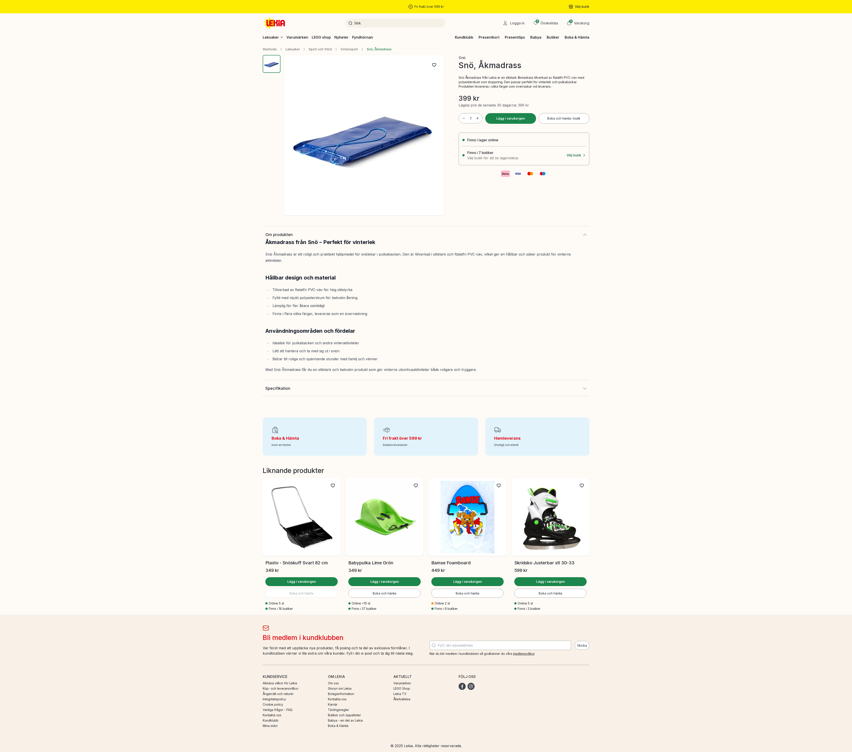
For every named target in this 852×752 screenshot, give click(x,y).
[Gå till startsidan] (275, 23)
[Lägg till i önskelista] (434, 65)
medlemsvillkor (523, 654)
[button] (578, 23)
